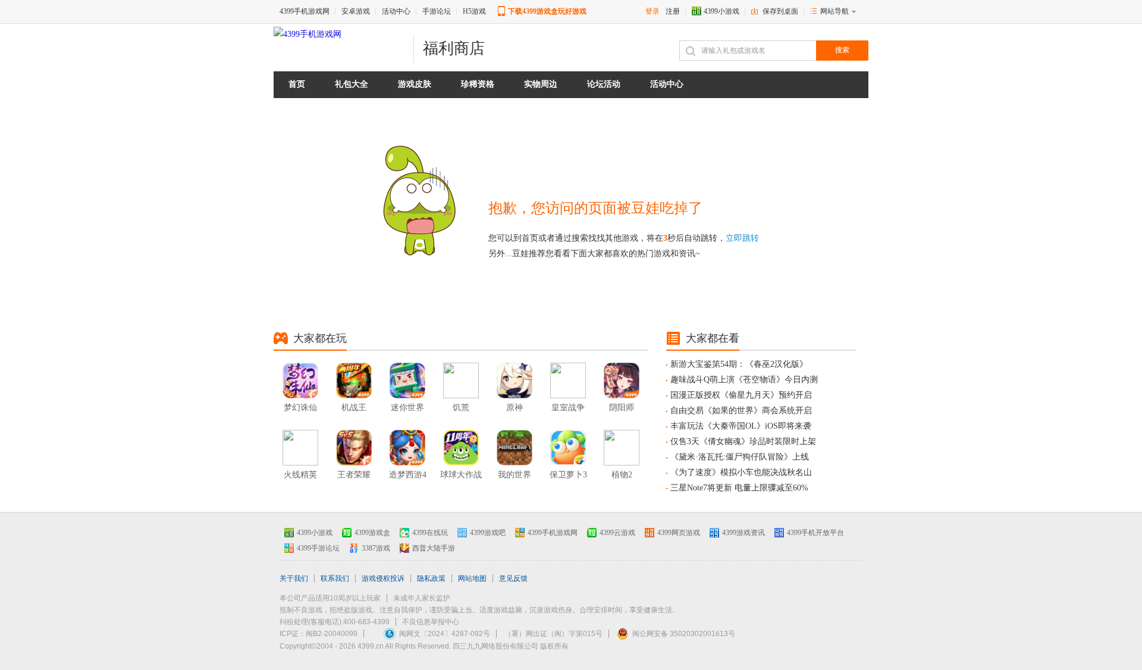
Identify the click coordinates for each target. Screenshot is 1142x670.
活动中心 (396, 11)
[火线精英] (300, 447)
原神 (514, 407)
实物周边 (540, 84)
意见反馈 (513, 578)
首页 (296, 84)
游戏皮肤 (414, 84)
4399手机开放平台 (815, 533)
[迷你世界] (407, 380)
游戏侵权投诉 (383, 578)
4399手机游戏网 (305, 11)
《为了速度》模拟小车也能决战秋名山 (741, 472)
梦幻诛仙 (300, 407)
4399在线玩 (430, 533)
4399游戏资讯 (743, 533)
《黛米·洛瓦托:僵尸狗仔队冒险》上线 (739, 456)
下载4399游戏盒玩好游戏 (547, 11)
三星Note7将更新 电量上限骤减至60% (739, 487)
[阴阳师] (621, 380)
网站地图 (472, 578)
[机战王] (354, 380)
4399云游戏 (617, 533)
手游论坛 (436, 11)
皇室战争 (568, 407)
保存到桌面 (780, 11)
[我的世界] (514, 447)
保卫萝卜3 (568, 474)
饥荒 (461, 407)
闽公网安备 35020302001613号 (683, 634)
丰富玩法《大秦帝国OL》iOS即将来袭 (740, 425)
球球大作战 (461, 474)
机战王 (353, 407)
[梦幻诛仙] (300, 380)
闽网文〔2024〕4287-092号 (444, 634)
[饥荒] (461, 380)
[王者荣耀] (354, 447)
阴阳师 (621, 407)
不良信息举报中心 (430, 622)
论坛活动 (603, 84)
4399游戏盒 (372, 533)
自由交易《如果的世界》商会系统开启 (741, 410)
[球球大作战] (461, 447)
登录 (652, 11)
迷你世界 (407, 407)
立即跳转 (742, 238)
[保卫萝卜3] (568, 447)
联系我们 (335, 578)
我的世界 (514, 474)
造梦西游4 (407, 474)
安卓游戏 (355, 11)
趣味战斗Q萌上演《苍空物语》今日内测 (744, 379)
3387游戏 (376, 548)
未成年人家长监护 (421, 598)
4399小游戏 (721, 11)
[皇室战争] (568, 380)
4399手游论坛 (318, 548)
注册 (673, 11)
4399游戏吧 (488, 533)
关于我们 (294, 578)
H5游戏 (474, 11)
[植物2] (621, 447)
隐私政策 (431, 578)
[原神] (514, 380)
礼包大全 (351, 84)
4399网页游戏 (678, 533)
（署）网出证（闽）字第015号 (553, 634)
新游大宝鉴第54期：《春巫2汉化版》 (739, 364)
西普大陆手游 (433, 548)
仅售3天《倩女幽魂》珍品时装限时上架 (743, 441)
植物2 (621, 474)
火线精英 (300, 474)
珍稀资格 (477, 84)
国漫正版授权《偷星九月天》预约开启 (741, 395)
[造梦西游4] (407, 447)
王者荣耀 (354, 474)
